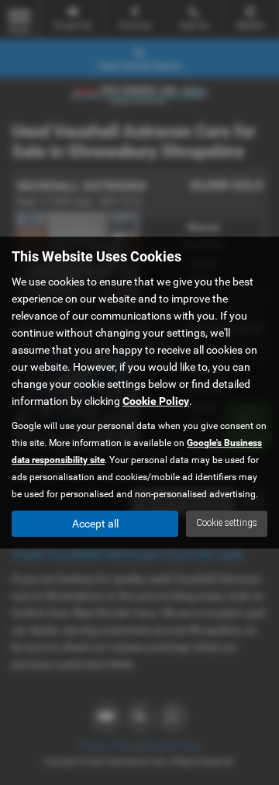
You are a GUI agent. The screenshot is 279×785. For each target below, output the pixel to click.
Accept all (95, 523)
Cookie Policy (155, 401)
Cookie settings (226, 522)
